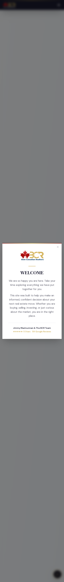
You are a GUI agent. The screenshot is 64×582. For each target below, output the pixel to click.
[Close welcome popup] (57, 246)
